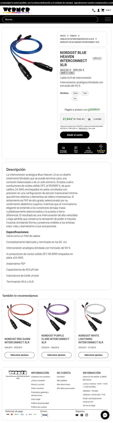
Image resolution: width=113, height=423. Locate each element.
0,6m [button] (75, 93)
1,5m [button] (84, 93)
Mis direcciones (63, 384)
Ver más (92, 128)
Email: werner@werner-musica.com (92, 400)
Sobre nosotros (37, 388)
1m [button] (74, 98)
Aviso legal (35, 399)
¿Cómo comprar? (38, 380)
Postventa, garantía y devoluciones (40, 393)
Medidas (64, 93)
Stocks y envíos (37, 384)
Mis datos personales (66, 388)
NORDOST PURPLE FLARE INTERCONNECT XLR (55, 339)
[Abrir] (108, 19)
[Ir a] (97, 58)
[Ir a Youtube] (77, 415)
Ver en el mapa (89, 405)
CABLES (73, 36)
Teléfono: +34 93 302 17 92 (94, 395)
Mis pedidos (62, 380)
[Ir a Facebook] (81, 415)
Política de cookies (39, 407)
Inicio (63, 36)
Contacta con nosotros (40, 377)
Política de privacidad (40, 403)
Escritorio (61, 377)
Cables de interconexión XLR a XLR (77, 39)
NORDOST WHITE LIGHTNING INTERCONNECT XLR (90, 339)
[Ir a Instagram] (86, 415)
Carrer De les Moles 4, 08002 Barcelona (95, 378)
